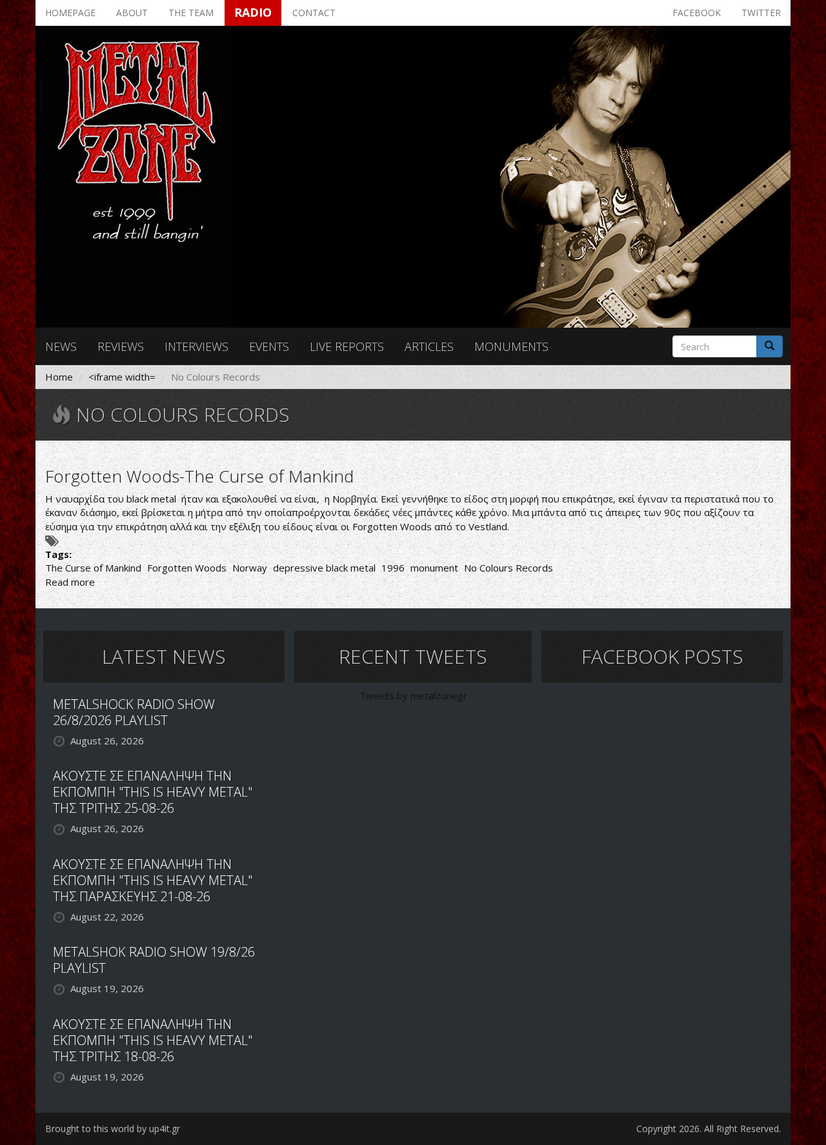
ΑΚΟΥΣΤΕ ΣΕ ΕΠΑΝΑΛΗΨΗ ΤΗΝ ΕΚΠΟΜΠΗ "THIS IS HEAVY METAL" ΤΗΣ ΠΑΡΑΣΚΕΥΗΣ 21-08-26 (152, 880)
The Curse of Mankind (93, 567)
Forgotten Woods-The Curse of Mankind (199, 476)
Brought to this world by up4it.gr (112, 1128)
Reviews (120, 346)
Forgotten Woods (187, 567)
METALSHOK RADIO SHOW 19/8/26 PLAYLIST (154, 960)
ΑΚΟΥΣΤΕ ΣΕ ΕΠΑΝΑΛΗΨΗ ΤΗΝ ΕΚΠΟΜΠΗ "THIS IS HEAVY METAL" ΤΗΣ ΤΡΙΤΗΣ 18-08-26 (152, 1040)
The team (191, 12)
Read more (70, 581)
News (61, 346)
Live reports (347, 346)
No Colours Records (508, 567)
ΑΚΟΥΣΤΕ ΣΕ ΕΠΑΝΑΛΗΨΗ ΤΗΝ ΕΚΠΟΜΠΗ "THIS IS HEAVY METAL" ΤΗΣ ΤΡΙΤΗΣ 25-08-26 (152, 792)
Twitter (761, 12)
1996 (393, 567)
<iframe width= (122, 376)
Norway (249, 567)
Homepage (70, 12)
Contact (314, 12)
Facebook (696, 12)
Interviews (196, 346)
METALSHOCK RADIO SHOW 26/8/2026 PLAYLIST (134, 712)
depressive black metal (324, 567)
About (132, 12)
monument (434, 567)
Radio (253, 12)
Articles (429, 346)
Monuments (511, 346)
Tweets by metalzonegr (413, 695)
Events (269, 346)
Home (59, 376)
